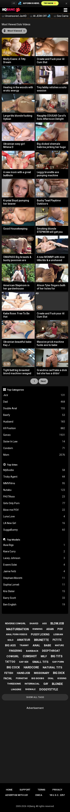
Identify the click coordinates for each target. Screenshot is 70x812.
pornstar (22, 678)
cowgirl (12, 656)
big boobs (37, 678)
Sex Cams (61, 16)
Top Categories (15, 389)
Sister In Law (34, 441)
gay (45, 683)
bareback (32, 651)
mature (59, 645)
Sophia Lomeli (34, 584)
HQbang (31, 806)
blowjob (57, 623)
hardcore (31, 667)
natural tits (52, 667)
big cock (13, 667)
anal (36, 645)
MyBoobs (34, 470)
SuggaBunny (34, 529)
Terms (41, 789)
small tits (40, 662)
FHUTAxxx (34, 496)
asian (50, 629)
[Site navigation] (65, 10)
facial (8, 678)
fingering (15, 650)
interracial (32, 683)
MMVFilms (34, 483)
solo (10, 640)
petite (57, 639)
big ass (10, 645)
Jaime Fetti (34, 571)
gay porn (58, 661)
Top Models (13, 539)
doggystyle (48, 689)
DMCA (38, 795)
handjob (23, 673)
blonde (57, 684)
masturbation (17, 629)
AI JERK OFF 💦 (40, 16)
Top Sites (12, 464)
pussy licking (40, 634)
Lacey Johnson (34, 558)
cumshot (30, 656)
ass (44, 623)
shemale (30, 689)
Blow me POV (34, 509)
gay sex (23, 661)
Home (9, 789)
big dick (59, 673)
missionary (41, 673)
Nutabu (34, 489)
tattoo (10, 661)
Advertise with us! (16, 795)
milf (44, 656)
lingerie (16, 689)
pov (60, 629)
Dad (34, 401)
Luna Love (34, 516)
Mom (34, 454)
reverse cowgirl (15, 623)
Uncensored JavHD (14, 16)
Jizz (34, 395)
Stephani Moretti (34, 578)
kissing (61, 678)
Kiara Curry (34, 551)
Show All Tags (35, 697)
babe (47, 645)
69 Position (34, 428)
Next (43, 381)
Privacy (57, 789)
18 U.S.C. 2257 (57, 795)
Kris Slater (34, 591)
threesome (14, 683)
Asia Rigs (34, 545)
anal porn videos (16, 634)
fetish (8, 673)
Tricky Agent (34, 476)
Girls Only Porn (34, 503)
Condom (34, 448)
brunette (41, 640)
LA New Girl (34, 523)
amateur (23, 639)
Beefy (34, 415)
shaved (33, 623)
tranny (24, 645)
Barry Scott (34, 597)
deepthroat (51, 650)
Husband (34, 421)
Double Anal (34, 408)
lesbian (58, 634)
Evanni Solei (34, 564)
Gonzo (34, 434)
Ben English (34, 604)
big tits (56, 656)
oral (51, 678)
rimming (37, 629)
